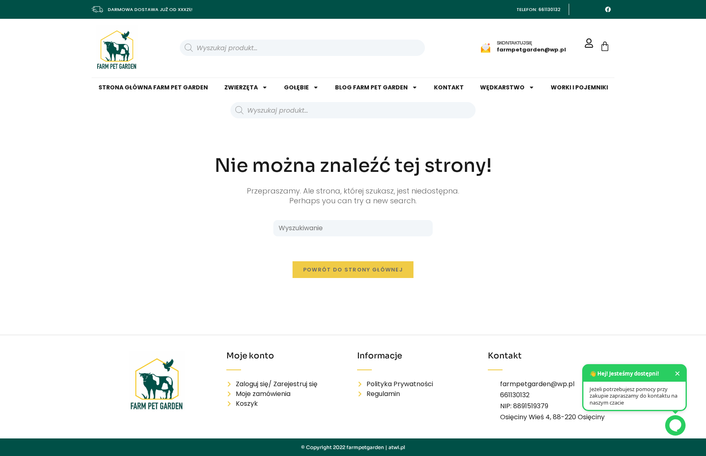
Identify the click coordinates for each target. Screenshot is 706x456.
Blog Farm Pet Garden (371, 87)
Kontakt (449, 87)
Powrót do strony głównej (353, 270)
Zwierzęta (241, 87)
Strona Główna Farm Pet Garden (153, 87)
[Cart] (605, 46)
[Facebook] (608, 9)
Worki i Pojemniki (579, 87)
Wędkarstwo (502, 87)
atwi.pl (397, 447)
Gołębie (296, 87)
